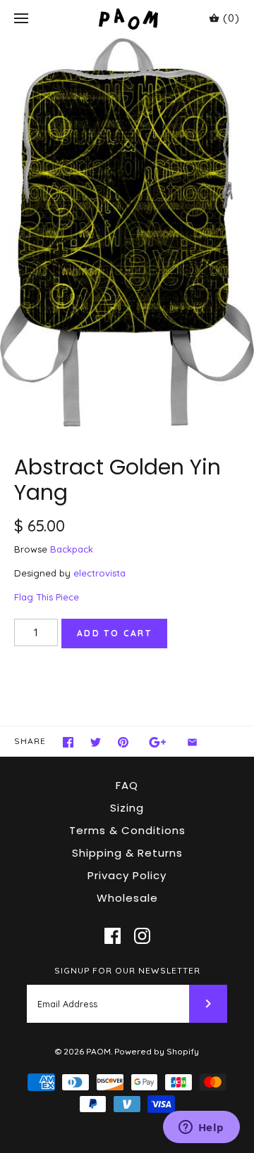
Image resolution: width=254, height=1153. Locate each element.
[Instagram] (142, 936)
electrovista (99, 573)
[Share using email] (192, 742)
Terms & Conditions (127, 830)
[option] (127, 232)
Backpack (71, 549)
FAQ (127, 785)
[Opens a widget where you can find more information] (201, 1128)
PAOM (98, 1051)
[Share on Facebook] (68, 742)
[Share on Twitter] (95, 742)
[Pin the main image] (123, 742)
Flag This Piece (46, 597)
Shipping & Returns (127, 852)
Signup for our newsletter (127, 970)
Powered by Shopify (156, 1051)
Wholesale (127, 897)
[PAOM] (127, 18)
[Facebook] (112, 936)
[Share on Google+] (157, 742)
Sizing (127, 807)
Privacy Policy (127, 875)
